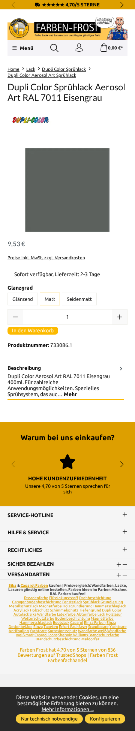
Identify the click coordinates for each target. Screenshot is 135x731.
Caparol (76, 622)
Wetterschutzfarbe (37, 618)
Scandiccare (98, 627)
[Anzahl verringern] (15, 316)
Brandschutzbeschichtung (58, 639)
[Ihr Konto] (79, 47)
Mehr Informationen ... (68, 709)
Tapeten (51, 627)
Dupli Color (112, 610)
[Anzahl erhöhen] (119, 316)
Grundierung (111, 602)
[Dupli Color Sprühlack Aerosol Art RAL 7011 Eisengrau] (68, 190)
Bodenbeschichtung (72, 618)
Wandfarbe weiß (92, 631)
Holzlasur (114, 614)
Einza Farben (95, 622)
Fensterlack (72, 602)
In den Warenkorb (33, 330)
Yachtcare (38, 631)
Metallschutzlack (23, 606)
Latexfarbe (66, 614)
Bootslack (61, 622)
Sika (12, 585)
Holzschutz (39, 610)
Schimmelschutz (64, 610)
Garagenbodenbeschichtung (37, 602)
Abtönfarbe (86, 614)
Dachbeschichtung (95, 598)
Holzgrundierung (78, 606)
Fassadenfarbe (36, 598)
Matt (50, 299)
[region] (67, 190)
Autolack (21, 614)
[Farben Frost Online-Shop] (68, 28)
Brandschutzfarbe (103, 635)
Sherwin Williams (73, 635)
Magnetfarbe (50, 606)
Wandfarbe (46, 614)
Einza (38, 627)
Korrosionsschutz (62, 631)
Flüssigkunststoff (63, 598)
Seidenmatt (79, 299)
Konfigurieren (105, 718)
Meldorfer (90, 639)
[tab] (66, 381)
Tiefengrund (90, 610)
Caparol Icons (45, 635)
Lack (101, 614)
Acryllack (21, 610)
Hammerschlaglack (109, 606)
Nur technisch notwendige (49, 718)
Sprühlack (91, 602)
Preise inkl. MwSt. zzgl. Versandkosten (46, 257)
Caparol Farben (34, 585)
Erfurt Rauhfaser (73, 627)
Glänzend (22, 299)
